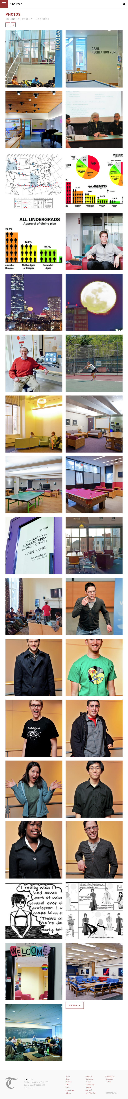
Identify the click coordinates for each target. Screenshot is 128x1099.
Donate (88, 1087)
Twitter (108, 1082)
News (67, 1079)
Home (68, 1076)
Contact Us (110, 1076)
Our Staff (89, 1090)
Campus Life (70, 1090)
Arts (67, 1084)
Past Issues (89, 1079)
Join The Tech (91, 1093)
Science (68, 1093)
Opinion (69, 1082)
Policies (88, 1082)
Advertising (90, 1084)
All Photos (74, 1005)
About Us (89, 1076)
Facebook (109, 1079)
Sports (68, 1087)
